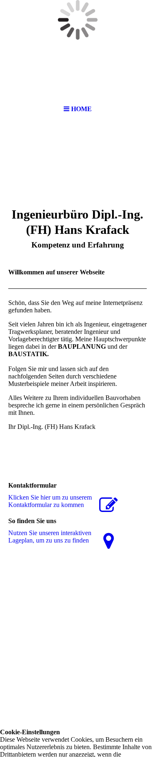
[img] (78, 81)
